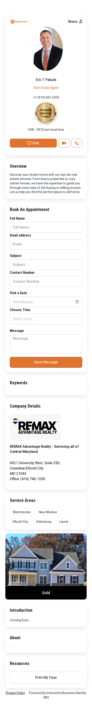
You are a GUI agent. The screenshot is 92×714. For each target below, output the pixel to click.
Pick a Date (18, 293)
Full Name (17, 218)
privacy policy (15, 693)
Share (73, 22)
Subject (15, 256)
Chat (35, 143)
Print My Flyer (46, 677)
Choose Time (20, 310)
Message (17, 331)
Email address (20, 235)
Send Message (46, 362)
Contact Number (22, 272)
